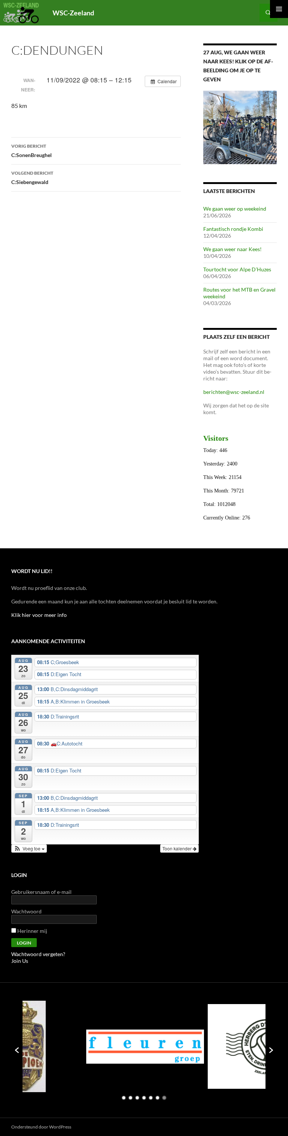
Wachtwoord (26, 911)
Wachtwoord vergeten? (38, 954)
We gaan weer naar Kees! (232, 249)
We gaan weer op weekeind (234, 208)
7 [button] (164, 1098)
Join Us (19, 961)
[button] (29, 848)
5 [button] (150, 1098)
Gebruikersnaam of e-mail (41, 892)
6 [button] (157, 1098)
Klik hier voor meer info (39, 615)
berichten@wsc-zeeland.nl (233, 392)
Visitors (215, 438)
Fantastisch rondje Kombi (233, 229)
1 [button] (124, 1098)
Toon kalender (177, 848)
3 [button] (137, 1098)
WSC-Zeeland (73, 13)
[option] (94, 1047)
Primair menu (279, 9)
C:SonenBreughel (31, 150)
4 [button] (144, 1098)
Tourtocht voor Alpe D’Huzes (237, 269)
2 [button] (130, 1098)
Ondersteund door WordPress (41, 1127)
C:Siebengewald (32, 177)
